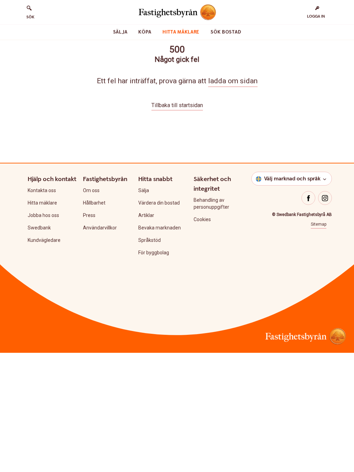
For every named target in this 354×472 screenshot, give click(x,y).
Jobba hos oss (43, 215)
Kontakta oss (42, 190)
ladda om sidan (233, 81)
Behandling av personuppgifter (211, 203)
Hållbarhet (94, 203)
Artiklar (146, 215)
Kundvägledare (44, 240)
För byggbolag (153, 252)
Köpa (144, 32)
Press (89, 215)
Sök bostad (226, 32)
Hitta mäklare (180, 32)
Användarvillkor (100, 227)
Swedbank (39, 227)
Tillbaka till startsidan (177, 105)
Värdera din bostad (159, 203)
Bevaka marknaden (159, 227)
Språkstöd (149, 240)
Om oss (91, 190)
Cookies (202, 219)
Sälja (120, 32)
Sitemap (318, 224)
